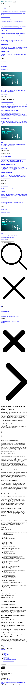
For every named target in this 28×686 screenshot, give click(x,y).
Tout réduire (11, 604)
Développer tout (4, 604)
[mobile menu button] (14, 2)
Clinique (5, 655)
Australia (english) (5, 321)
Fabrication (6, 654)
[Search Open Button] (14, 256)
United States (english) (6, 311)
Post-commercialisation (8, 661)
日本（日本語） (13, 321)
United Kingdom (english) (6, 316)
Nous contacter (4, 649)
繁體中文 (19, 321)
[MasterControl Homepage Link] (7, 1)
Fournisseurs (6, 658)
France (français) (16, 316)
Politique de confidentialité (7, 682)
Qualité (5, 653)
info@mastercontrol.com (7, 647)
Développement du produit (9, 659)
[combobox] (7, 242)
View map (8, 679)
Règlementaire (6, 657)
